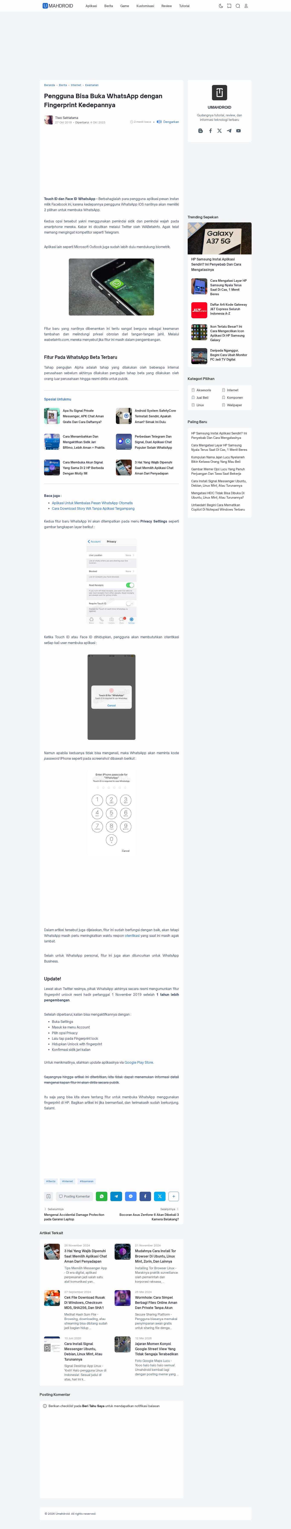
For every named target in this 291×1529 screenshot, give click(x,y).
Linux (200, 405)
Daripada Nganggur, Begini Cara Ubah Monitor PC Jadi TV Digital (228, 355)
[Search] (237, 6)
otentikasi (132, 936)
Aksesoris (204, 390)
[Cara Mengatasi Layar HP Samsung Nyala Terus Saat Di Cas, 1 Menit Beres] (199, 293)
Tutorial (184, 6)
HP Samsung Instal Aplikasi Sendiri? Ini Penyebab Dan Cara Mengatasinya (216, 264)
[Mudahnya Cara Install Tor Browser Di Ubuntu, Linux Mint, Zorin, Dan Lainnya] (123, 1258)
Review (166, 6)
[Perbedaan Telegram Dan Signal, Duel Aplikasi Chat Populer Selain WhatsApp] (124, 448)
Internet (68, 1181)
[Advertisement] (146, 46)
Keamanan (87, 1181)
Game (124, 6)
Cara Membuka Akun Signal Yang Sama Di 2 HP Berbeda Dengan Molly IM (83, 467)
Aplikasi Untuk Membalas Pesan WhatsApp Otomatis (92, 503)
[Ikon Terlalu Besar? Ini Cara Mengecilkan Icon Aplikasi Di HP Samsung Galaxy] (199, 339)
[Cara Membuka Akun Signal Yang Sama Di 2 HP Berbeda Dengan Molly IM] (52, 474)
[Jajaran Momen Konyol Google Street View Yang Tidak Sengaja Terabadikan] (123, 1351)
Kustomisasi (145, 6)
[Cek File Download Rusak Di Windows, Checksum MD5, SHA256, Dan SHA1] (52, 1305)
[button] (166, 121)
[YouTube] (238, 132)
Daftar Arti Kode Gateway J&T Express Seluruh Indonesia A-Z (228, 309)
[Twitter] (160, 1196)
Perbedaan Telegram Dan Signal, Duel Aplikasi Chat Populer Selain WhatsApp (153, 442)
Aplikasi (91, 6)
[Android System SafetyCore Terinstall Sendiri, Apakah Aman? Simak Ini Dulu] (124, 423)
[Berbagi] (174, 1196)
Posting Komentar (77, 1196)
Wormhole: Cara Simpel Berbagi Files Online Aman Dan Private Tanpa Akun (156, 1302)
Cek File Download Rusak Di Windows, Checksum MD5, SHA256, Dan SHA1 (84, 1302)
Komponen (235, 397)
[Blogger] (200, 132)
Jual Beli (202, 397)
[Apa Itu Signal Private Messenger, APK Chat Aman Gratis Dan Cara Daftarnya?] (52, 423)
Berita (108, 6)
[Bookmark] (48, 1197)
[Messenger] (131, 1196)
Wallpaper (234, 405)
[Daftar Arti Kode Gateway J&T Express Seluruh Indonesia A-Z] (199, 317)
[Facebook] (145, 1196)
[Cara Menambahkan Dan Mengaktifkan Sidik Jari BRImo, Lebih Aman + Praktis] (52, 448)
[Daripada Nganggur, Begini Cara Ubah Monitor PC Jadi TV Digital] (199, 363)
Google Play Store (139, 1062)
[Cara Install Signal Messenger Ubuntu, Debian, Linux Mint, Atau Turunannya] (52, 1351)
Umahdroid (58, 6)
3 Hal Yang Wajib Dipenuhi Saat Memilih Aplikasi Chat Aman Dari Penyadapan (154, 467)
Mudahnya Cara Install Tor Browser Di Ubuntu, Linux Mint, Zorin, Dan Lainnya (155, 1256)
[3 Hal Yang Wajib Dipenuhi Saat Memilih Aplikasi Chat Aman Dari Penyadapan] (124, 474)
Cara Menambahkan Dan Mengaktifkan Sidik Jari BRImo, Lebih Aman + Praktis (84, 442)
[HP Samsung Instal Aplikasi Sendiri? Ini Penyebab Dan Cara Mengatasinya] (220, 253)
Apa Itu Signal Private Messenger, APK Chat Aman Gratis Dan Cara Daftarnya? (83, 416)
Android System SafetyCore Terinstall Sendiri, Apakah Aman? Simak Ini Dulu (155, 416)
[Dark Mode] (221, 6)
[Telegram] (116, 1196)
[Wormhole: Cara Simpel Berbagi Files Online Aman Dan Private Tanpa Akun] (123, 1305)
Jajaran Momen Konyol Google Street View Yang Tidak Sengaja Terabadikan (156, 1349)
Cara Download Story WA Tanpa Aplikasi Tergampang (93, 509)
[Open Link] (246, 6)
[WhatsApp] (101, 1196)
